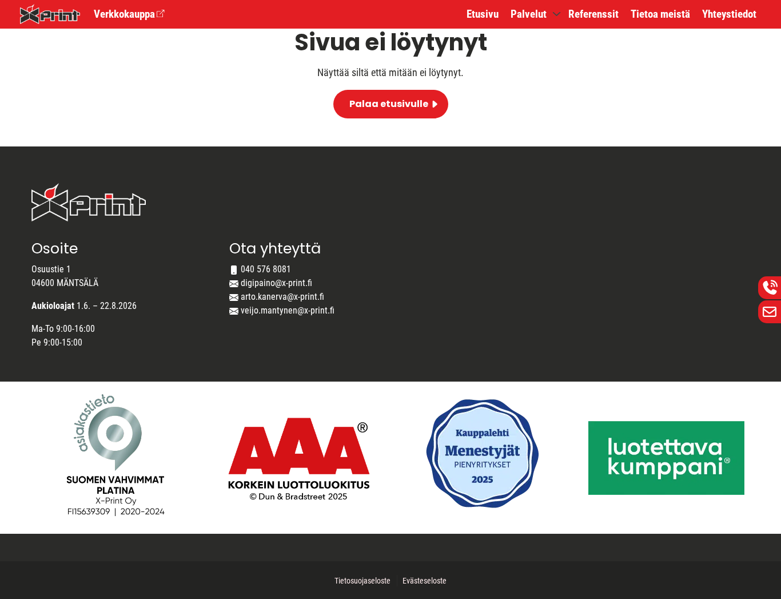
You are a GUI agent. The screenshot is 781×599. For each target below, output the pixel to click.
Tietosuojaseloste (362, 580)
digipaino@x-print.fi (276, 282)
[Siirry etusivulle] (50, 12)
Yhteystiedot (729, 14)
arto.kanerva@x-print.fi (282, 296)
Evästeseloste (425, 580)
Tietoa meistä (660, 14)
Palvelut (529, 14)
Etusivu (483, 14)
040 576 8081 (266, 269)
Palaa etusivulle (388, 103)
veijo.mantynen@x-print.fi (287, 310)
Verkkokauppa (124, 14)
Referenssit (593, 14)
